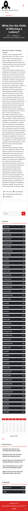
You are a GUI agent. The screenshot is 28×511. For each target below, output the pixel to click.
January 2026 (7, 239)
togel (5, 491)
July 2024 (6, 303)
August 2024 (7, 299)
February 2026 (7, 235)
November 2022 (8, 383)
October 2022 (7, 388)
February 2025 (7, 275)
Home (8, 35)
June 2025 (6, 263)
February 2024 (7, 323)
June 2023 (6, 355)
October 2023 (7, 339)
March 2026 (7, 231)
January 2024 (7, 327)
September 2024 (8, 295)
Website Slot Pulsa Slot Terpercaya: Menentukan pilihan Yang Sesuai (13, 472)
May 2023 (6, 359)
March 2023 (7, 367)
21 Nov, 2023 (8, 191)
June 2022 (6, 404)
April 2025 (6, 267)
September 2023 (8, 343)
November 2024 (8, 287)
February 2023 (7, 371)
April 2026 (6, 227)
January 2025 (7, 279)
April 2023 (6, 363)
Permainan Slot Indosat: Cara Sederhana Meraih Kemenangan (11, 449)
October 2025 (7, 247)
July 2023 (6, 351)
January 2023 (7, 375)
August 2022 (7, 396)
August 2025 (7, 255)
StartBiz (14, 508)
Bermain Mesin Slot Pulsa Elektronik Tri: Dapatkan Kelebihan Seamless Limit (14, 461)
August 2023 (7, 347)
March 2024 (7, 319)
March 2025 (7, 271)
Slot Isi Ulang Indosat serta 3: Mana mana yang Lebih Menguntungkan (13, 466)
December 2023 (8, 331)
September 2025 (8, 251)
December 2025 (8, 243)
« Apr (3, 438)
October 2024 (7, 291)
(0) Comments (19, 191)
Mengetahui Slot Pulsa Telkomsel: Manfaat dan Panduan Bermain (12, 455)
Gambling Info (15, 35)
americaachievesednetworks (14, 194)
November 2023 (8, 335)
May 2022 (6, 408)
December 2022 (8, 379)
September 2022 (8, 392)
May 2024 (6, 311)
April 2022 (6, 412)
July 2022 (6, 400)
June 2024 (6, 307)
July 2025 (6, 259)
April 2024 (6, 315)
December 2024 (8, 283)
